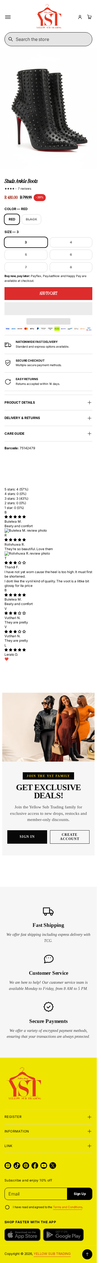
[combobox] (48, 39)
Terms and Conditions (67, 1207)
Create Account (69, 837)
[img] (15, 517)
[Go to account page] (79, 17)
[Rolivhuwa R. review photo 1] (48, 553)
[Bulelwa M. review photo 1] (48, 530)
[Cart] (88, 17)
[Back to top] (87, 1254)
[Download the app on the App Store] (22, 1235)
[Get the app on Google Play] (63, 1235)
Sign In (27, 837)
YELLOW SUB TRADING (52, 1254)
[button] (48, 308)
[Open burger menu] (7, 17)
